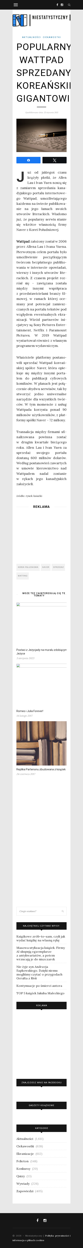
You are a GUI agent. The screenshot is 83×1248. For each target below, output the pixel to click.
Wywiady (23, 1183)
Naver (45, 567)
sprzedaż (58, 567)
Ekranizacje (25, 1154)
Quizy (20, 1176)
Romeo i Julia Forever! (29, 711)
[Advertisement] (41, 535)
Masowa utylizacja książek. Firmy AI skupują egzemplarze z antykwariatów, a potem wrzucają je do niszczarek (40, 953)
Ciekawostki (52, 37)
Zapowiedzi (24, 1191)
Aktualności (31, 37)
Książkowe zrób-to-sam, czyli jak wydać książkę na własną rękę (40, 938)
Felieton (22, 1161)
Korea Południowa (28, 567)
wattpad (22, 576)
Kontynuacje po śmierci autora (39, 986)
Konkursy (23, 1169)
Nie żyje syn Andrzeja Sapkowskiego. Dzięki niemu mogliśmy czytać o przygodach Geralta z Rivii (39, 972)
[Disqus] (41, 843)
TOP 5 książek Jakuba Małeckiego (40, 993)
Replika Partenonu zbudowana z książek (41, 769)
